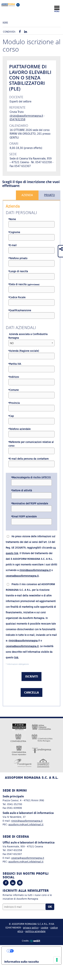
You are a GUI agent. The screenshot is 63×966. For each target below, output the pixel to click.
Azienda (27, 195)
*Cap (11, 416)
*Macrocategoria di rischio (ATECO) (31, 477)
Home (5, 22)
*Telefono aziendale (19, 429)
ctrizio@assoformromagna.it (26, 116)
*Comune (13, 390)
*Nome (12, 219)
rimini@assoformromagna (23, 640)
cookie (44, 928)
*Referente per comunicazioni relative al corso (31, 444)
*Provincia (14, 403)
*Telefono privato (17, 258)
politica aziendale (35, 931)
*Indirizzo (13, 377)
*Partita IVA (14, 364)
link (16, 657)
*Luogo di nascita (18, 271)
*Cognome (14, 232)
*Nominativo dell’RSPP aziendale (29, 503)
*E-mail (12, 245)
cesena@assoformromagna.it (22, 576)
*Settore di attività (21, 490)
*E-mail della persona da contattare (28, 459)
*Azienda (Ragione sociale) (23, 351)
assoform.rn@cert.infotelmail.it (25, 824)
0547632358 (17, 119)
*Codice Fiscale (17, 297)
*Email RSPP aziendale (24, 516)
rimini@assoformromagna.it (35, 570)
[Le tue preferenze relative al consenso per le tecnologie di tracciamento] (57, 959)
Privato (49, 195)
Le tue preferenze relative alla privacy (35, 951)
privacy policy (30, 928)
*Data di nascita (24, 284)
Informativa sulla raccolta (21, 961)
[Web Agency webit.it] (35, 941)
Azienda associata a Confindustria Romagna (28, 336)
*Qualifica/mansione (19, 310)
